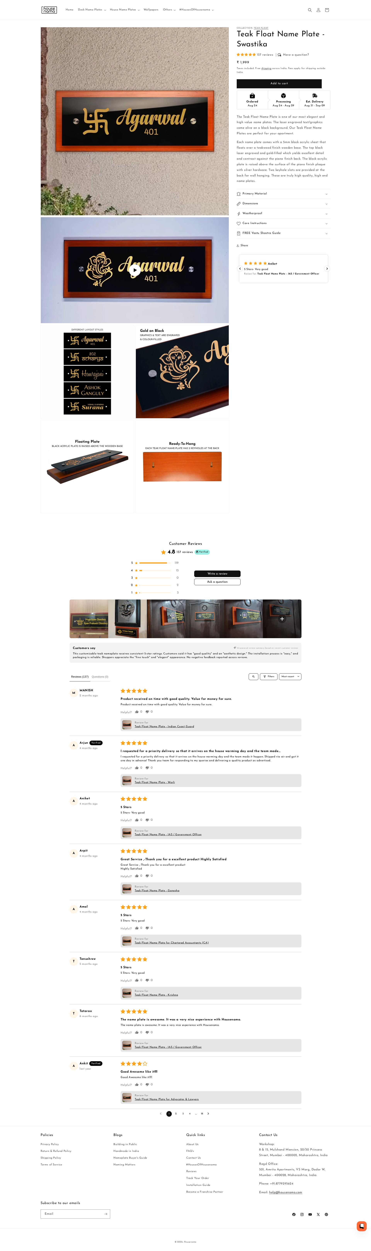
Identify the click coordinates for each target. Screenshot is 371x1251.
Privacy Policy (50, 1144)
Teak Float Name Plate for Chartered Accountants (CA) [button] (172, 942)
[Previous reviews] (240, 268)
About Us (192, 1144)
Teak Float (261, 28)
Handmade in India (126, 1151)
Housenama (190, 1242)
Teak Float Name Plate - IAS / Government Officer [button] (168, 834)
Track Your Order (197, 1178)
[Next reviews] (327, 268)
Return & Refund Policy (56, 1151)
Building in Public (125, 1144)
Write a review (217, 573)
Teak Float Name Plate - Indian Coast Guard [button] (164, 726)
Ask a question (217, 581)
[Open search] (253, 676)
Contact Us (193, 1157)
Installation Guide (198, 1185)
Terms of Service (51, 1164)
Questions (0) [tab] (100, 676)
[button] (92, 10)
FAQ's (190, 1151)
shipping (266, 68)
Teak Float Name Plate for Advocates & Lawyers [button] (167, 1099)
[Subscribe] (105, 1214)
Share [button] (244, 245)
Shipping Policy (51, 1157)
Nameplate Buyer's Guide (130, 1157)
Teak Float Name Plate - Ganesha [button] (157, 890)
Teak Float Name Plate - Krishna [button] (156, 995)
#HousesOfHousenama (201, 1164)
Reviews (191, 1171)
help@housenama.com (285, 1192)
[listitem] (89, 619)
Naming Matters (124, 1164)
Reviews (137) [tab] (80, 676)
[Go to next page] (209, 1113)
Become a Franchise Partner (204, 1192)
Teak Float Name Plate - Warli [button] (155, 782)
